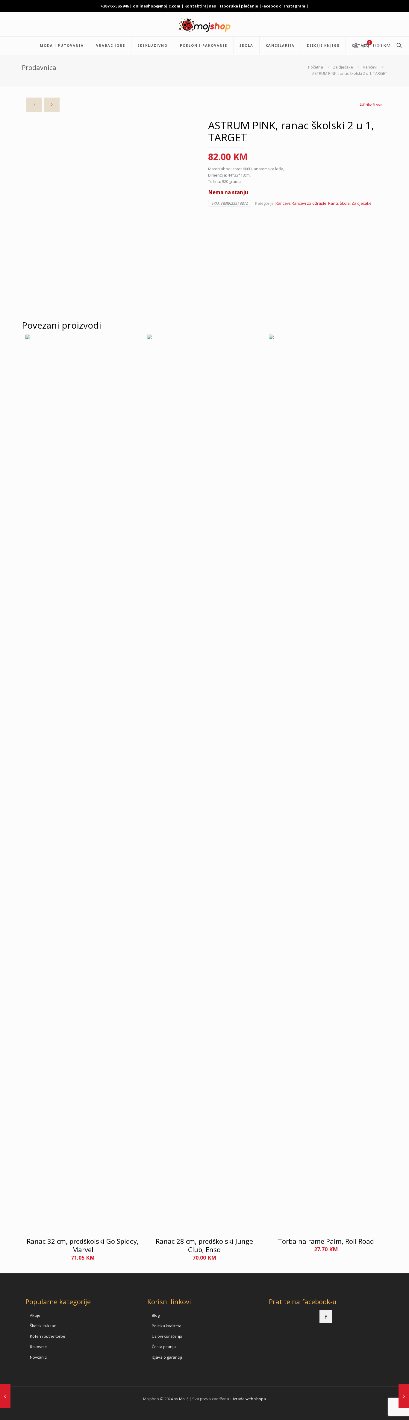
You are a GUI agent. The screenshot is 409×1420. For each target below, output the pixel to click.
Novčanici (38, 1357)
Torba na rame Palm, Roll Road (326, 1241)
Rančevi (370, 67)
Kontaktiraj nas (200, 6)
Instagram (294, 6)
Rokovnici (38, 1346)
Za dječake (343, 67)
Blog (156, 1315)
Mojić (183, 1398)
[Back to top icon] (380, 1407)
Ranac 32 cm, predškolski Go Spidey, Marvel (83, 1245)
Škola (345, 203)
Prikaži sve (373, 104)
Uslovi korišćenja (167, 1336)
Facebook (271, 6)
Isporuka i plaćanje (239, 6)
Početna (315, 67)
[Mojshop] (205, 24)
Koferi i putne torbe (47, 1336)
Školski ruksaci (43, 1325)
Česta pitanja (164, 1346)
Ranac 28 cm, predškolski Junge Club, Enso (204, 1245)
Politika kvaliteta (166, 1325)
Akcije (35, 1315)
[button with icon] (325, 1316)
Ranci (333, 203)
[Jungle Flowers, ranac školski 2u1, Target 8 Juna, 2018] (5, 1396)
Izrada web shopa (249, 1398)
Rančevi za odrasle (309, 203)
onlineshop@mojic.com (156, 6)
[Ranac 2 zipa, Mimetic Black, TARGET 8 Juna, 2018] (404, 1396)
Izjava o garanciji (167, 1357)
